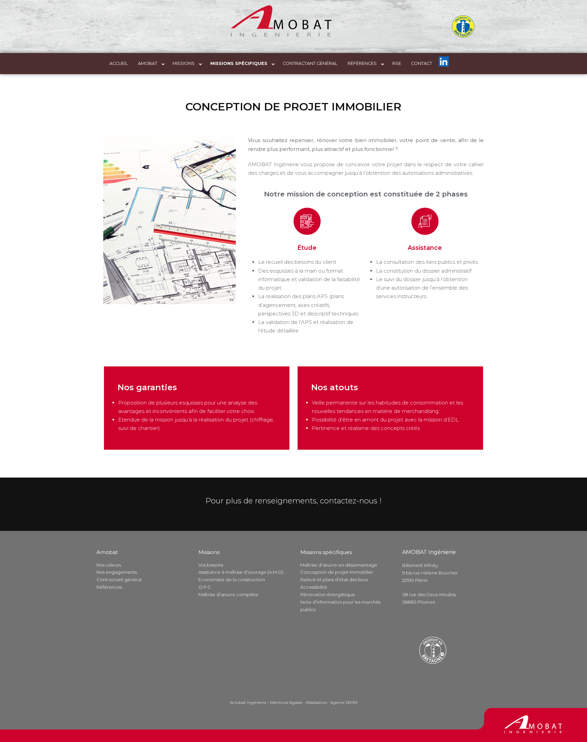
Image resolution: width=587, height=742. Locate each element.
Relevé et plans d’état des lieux (334, 579)
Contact (421, 63)
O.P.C (204, 587)
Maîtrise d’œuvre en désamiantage (338, 565)
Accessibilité (313, 587)
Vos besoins (210, 565)
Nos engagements (116, 572)
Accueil (118, 63)
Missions (184, 63)
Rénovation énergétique (327, 594)
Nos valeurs (108, 565)
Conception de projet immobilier (336, 572)
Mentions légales (286, 702)
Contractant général (310, 63)
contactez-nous (348, 500)
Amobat (147, 63)
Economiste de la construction (231, 579)
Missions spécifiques (238, 63)
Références (362, 63)
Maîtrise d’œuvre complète (228, 594)
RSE (396, 63)
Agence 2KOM (343, 702)
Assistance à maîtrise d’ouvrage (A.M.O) (240, 572)
